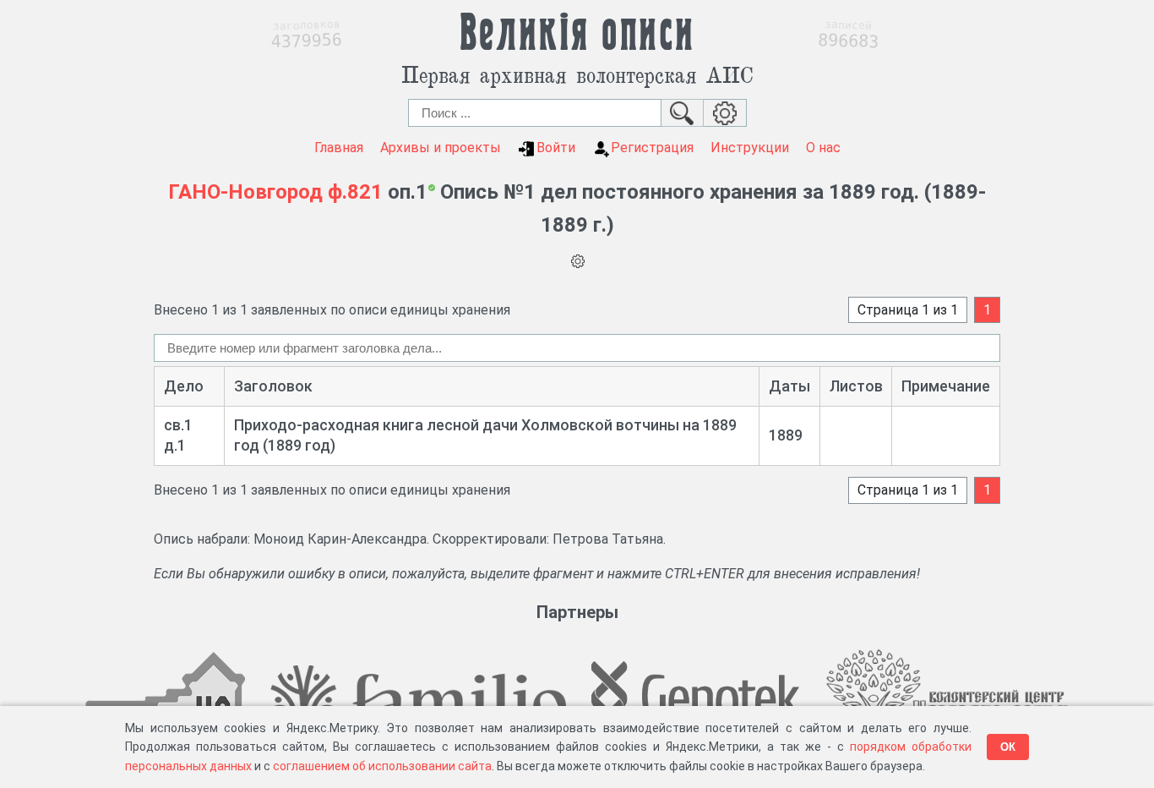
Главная (338, 148)
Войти (555, 148)
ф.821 (355, 192)
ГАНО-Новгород (245, 192)
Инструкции (749, 148)
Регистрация (652, 148)
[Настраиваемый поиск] (725, 113)
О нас (823, 148)
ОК (1007, 747)
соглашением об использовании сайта (382, 766)
